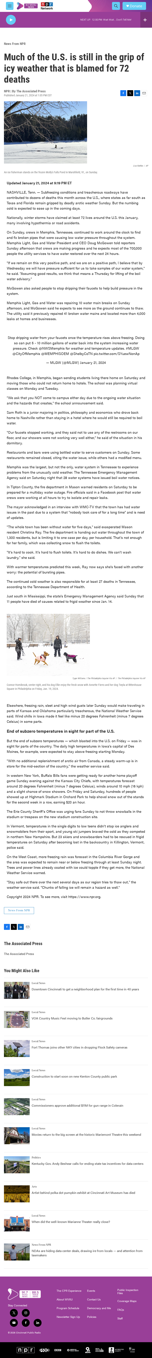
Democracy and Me (99, 1308)
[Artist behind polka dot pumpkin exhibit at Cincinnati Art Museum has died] (17, 1193)
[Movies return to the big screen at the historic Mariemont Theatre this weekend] (17, 1135)
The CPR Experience (69, 1290)
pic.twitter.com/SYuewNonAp (117, 353)
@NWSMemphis (52, 348)
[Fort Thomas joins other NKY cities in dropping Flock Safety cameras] (17, 1048)
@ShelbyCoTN (81, 353)
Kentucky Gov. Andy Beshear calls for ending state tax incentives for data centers (87, 1163)
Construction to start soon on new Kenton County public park (74, 1076)
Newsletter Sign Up (68, 1316)
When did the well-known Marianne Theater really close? (71, 1221)
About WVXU (65, 1299)
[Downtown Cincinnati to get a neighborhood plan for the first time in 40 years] (17, 990)
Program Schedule (68, 1308)
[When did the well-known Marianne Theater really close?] (17, 1222)
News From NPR (15, 44)
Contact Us (94, 1299)
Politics (36, 1157)
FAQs (120, 1309)
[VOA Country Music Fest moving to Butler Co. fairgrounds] (17, 1019)
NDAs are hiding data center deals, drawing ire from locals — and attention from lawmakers (87, 1252)
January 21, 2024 (93, 362)
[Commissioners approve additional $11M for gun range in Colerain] (17, 1106)
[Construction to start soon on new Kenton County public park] (17, 1077)
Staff (120, 1318)
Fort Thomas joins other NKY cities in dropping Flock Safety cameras (79, 1047)
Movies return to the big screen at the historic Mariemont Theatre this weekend (86, 1134)
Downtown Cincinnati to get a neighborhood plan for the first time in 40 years (85, 989)
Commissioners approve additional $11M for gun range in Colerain (77, 1105)
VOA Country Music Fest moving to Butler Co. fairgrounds (72, 1018)
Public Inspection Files (127, 1291)
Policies (91, 1316)
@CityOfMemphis (26, 353)
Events (91, 1290)
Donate (136, 6)
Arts (34, 1186)
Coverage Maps (127, 1301)
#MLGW (132, 348)
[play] (11, 20)
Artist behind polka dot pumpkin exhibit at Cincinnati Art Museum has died (83, 1192)
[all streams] (146, 20)
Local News (38, 983)
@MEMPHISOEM (55, 353)
